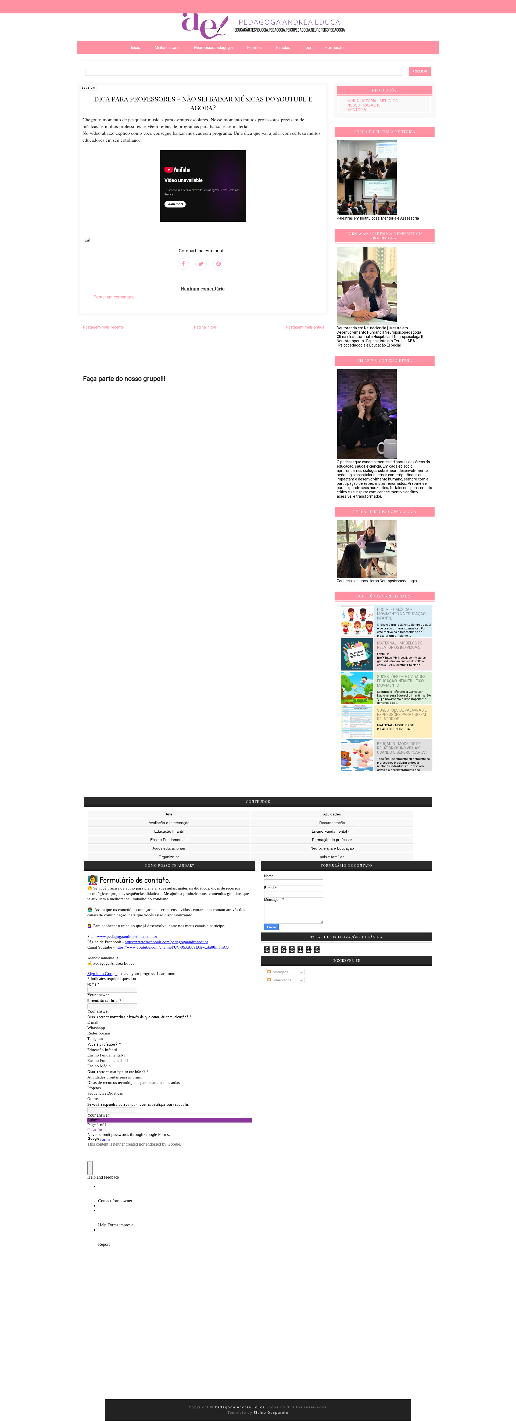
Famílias (254, 47)
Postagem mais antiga (305, 327)
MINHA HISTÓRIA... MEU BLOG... (373, 101)
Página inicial (205, 327)
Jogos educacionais (169, 848)
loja (308, 47)
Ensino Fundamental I (169, 839)
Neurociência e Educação (332, 848)
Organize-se (169, 857)
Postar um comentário (114, 297)
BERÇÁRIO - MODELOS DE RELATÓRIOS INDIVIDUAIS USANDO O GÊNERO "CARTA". (402, 748)
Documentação (332, 823)
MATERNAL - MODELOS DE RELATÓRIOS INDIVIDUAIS (399, 645)
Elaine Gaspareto (271, 1413)
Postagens (279, 972)
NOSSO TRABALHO (364, 105)
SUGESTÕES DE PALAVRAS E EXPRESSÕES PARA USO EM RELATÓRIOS (402, 714)
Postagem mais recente (103, 327)
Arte (169, 814)
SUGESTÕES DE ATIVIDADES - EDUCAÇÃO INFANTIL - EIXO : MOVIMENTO (402, 681)
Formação (334, 47)
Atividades (332, 814)
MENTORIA (356, 110)
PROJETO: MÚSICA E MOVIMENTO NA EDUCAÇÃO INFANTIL (401, 613)
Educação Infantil (169, 831)
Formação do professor (332, 839)
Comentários (281, 980)
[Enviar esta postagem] (86, 239)
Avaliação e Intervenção (169, 823)
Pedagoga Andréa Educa (240, 1407)
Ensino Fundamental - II (332, 831)
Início (135, 47)
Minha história (167, 47)
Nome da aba (39, 5)
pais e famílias (332, 857)
